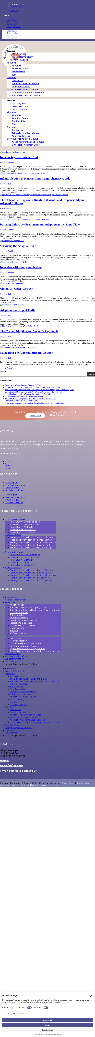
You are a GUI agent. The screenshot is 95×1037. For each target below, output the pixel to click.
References (11, 24)
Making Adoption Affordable (18, 656)
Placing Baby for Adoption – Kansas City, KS (31, 539)
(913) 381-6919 (17, 6)
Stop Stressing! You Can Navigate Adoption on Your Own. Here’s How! (33, 392)
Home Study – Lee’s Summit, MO (25, 524)
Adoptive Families (7, 162)
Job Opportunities (14, 27)
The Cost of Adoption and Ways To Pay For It (29, 331)
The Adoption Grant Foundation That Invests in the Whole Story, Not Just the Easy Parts (39, 390)
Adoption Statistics (19, 617)
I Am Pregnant (19, 54)
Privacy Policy (68, 783)
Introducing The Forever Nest (19, 157)
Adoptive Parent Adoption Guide (28, 92)
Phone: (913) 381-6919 (11, 765)
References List (17, 615)
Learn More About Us (10, 453)
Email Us (14, 11)
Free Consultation (18, 640)
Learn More (35, 415)
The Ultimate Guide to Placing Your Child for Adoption (35, 610)
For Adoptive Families (15, 519)
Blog (14, 74)
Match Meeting (17, 628)
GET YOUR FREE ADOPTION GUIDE (22, 89)
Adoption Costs (20, 68)
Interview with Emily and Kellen (21, 267)
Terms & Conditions (9, 785)
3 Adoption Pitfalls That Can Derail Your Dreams (24, 396)
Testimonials (12, 22)
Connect (11, 77)
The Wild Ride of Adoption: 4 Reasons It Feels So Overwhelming (30, 398)
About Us (11, 62)
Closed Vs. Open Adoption (16, 288)
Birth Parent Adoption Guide (26, 95)
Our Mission (12, 20)
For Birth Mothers (13, 534)
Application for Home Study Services (27, 648)
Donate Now (58, 415)
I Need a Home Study (22, 56)
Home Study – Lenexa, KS (22, 532)
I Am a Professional (14, 490)
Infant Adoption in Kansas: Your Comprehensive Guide (35, 178)
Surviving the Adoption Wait (18, 245)
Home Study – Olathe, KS (22, 527)
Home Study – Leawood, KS (23, 529)
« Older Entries (6, 369)
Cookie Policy (82, 783)
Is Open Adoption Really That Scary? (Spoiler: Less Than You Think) (32, 387)
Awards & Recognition (15, 599)
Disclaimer (25, 785)
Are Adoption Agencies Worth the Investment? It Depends (27, 394)
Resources (10, 602)
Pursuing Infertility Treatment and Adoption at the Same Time (40, 224)
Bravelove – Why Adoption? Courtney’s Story (23, 385)
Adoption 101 (5, 184)
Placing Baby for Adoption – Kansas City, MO (31, 537)
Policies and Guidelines (21, 622)
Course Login (11, 661)
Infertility (14, 630)
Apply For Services (21, 86)
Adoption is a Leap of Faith (17, 310)
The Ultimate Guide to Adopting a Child (29, 607)
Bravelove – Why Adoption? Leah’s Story (21, 401)
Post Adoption (5, 208)
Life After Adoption (19, 612)
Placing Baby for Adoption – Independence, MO (33, 542)
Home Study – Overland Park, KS (25, 521)
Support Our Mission (14, 658)
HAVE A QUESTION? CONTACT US (18, 771)
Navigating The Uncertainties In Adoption (26, 352)
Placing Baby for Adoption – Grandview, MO (31, 547)
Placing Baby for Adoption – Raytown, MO (30, 545)
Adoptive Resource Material (23, 625)
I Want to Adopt (20, 59)
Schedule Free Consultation (25, 83)
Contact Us (17, 80)
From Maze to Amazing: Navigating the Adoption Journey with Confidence (34, 403)
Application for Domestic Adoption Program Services (35, 651)
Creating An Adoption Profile (23, 620)
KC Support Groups (19, 633)
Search (3, 371)
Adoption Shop (17, 604)
